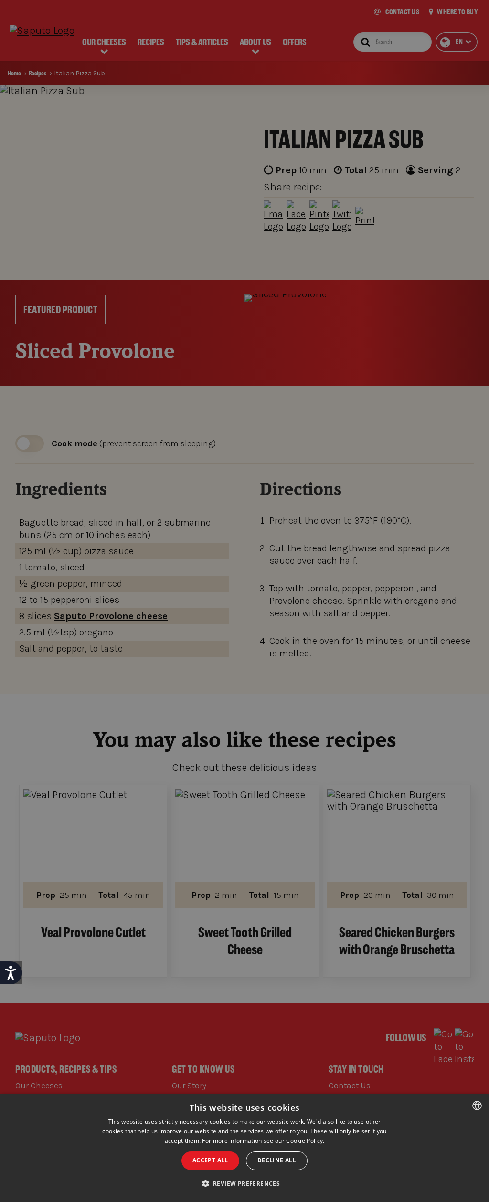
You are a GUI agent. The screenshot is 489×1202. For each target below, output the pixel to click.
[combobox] (477, 1105)
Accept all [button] (210, 1160)
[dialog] (244, 1148)
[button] (244, 1184)
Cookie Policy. (305, 1141)
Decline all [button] (276, 1160)
